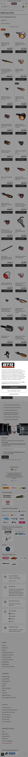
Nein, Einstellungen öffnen (14, 391)
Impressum (16, 394)
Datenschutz (11, 394)
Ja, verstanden (14, 387)
